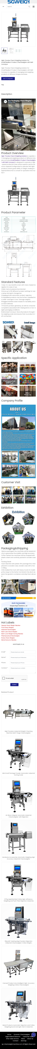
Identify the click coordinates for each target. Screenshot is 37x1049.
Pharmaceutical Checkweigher (10, 636)
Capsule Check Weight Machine (10, 625)
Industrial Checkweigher (8, 629)
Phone (3, 663)
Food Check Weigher (7, 627)
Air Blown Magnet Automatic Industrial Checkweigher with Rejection (18, 816)
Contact (15, 1041)
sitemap (23, 1041)
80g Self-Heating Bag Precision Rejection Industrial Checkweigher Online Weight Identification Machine (18, 942)
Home (9, 1034)
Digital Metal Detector (12, 1037)
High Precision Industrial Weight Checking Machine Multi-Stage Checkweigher (18, 732)
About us (30, 1039)
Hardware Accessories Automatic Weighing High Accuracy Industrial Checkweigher (18, 858)
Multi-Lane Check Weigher (9, 631)
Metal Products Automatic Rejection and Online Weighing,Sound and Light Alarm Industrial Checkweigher (18, 1026)
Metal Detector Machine (8, 640)
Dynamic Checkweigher (22, 1034)
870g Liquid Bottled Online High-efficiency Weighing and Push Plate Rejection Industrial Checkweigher (18, 900)
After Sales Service (12, 1039)
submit (14, 684)
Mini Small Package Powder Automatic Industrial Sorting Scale (18, 774)
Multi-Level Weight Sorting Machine (12, 634)
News (23, 1039)
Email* (3, 652)
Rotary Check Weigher (8, 638)
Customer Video (28, 1037)
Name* (3, 657)
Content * (4, 668)
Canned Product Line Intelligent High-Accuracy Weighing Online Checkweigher (18, 984)
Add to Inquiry (8, 78)
